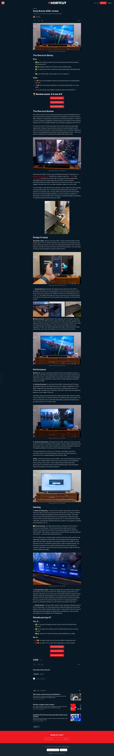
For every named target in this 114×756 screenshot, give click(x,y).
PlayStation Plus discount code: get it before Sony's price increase (50, 715)
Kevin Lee (38, 16)
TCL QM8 (71, 176)
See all (35, 726)
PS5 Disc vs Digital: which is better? (44, 704)
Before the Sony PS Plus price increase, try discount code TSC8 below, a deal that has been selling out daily (50, 719)
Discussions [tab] (43, 690)
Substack (50, 753)
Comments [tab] (36, 674)
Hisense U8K (37, 178)
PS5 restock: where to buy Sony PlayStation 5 (46, 694)
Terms (59, 746)
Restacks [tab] (42, 674)
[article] (57, 697)
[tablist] (38, 674)
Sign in (110, 3)
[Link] (31, 55)
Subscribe (103, 3)
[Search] (95, 3)
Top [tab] (34, 690)
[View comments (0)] (39, 20)
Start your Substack (53, 750)
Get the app (63, 750)
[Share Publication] (97, 3)
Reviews (35, 8)
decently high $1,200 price (41, 176)
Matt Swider (41, 699)
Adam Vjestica (42, 709)
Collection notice (65, 746)
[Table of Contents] (1, 378)
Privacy (56, 746)
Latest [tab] (38, 690)
